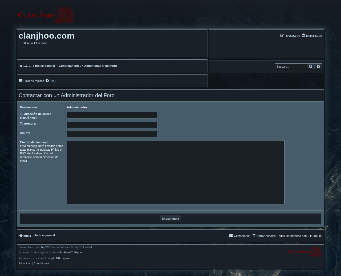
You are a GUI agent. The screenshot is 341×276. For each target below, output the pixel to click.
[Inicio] (46, 15)
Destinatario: (29, 107)
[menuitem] (311, 36)
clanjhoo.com (46, 35)
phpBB (44, 247)
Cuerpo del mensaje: (34, 142)
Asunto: (25, 132)
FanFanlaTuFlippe (70, 252)
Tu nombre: (28, 123)
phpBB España (60, 258)
